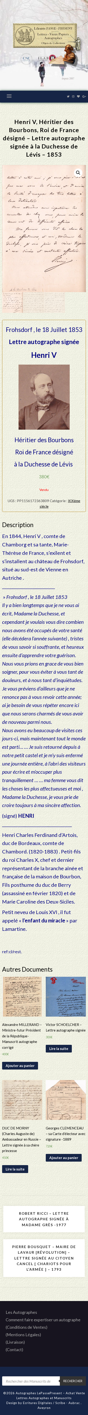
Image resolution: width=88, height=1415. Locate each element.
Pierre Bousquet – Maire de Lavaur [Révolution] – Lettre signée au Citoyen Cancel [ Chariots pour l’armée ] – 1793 (44, 1258)
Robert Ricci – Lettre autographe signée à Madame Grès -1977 (44, 1219)
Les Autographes (21, 1312)
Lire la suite (58, 1048)
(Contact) (14, 1349)
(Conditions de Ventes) (26, 1327)
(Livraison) (15, 1342)
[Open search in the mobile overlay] (44, 1381)
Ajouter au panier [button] (20, 1065)
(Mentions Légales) (23, 1334)
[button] (78, 173)
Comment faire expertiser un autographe (43, 1319)
